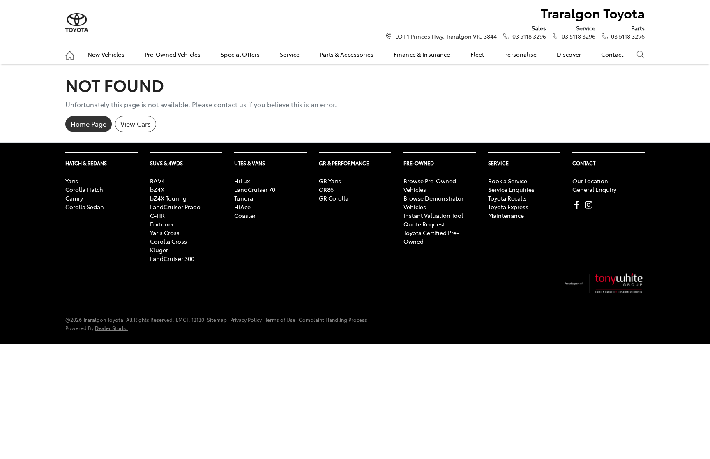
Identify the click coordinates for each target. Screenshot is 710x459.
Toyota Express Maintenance (508, 211)
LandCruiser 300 (172, 258)
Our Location (590, 181)
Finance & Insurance (422, 54)
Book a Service (507, 181)
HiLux (242, 181)
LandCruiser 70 (254, 189)
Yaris (71, 181)
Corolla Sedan (84, 207)
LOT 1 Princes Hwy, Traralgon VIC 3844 (446, 36)
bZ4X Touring (168, 198)
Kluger (159, 250)
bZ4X (157, 189)
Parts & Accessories (346, 54)
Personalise (520, 54)
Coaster (245, 215)
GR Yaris (330, 181)
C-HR (157, 215)
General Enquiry (594, 189)
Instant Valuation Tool (433, 215)
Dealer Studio (111, 327)
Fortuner (162, 224)
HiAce (242, 207)
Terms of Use (280, 319)
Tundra (243, 198)
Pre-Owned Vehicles (173, 54)
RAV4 (157, 181)
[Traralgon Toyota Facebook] (578, 205)
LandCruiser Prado (175, 207)
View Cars (135, 123)
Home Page (88, 123)
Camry (74, 198)
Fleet (477, 54)
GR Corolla (333, 198)
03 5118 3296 (529, 36)
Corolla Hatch (84, 189)
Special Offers (240, 54)
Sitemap (217, 319)
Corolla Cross (168, 241)
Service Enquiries (511, 189)
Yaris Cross (165, 232)
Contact (612, 54)
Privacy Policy (246, 319)
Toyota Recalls (507, 198)
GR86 (326, 189)
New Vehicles (106, 54)
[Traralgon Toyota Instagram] (590, 205)
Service (290, 54)
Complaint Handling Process (333, 319)
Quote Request (424, 224)
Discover (569, 54)
